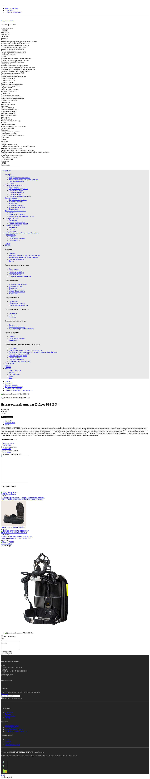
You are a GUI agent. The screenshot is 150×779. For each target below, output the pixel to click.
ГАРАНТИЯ (6, 449)
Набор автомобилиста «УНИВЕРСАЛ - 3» (15, 538)
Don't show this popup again (12, 698)
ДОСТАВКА (7, 445)
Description (8, 421)
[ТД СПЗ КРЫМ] (7, 21)
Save (9, 651)
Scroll (3, 775)
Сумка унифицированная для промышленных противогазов (22, 499)
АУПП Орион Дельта (8, 494)
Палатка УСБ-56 (6, 544)
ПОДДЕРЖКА (7, 452)
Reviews (8, 424)
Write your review (8, 443)
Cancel (4, 651)
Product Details (10, 423)
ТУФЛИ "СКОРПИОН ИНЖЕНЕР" (13, 527)
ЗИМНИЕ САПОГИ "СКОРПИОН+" (14, 533)
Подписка (4, 694)
